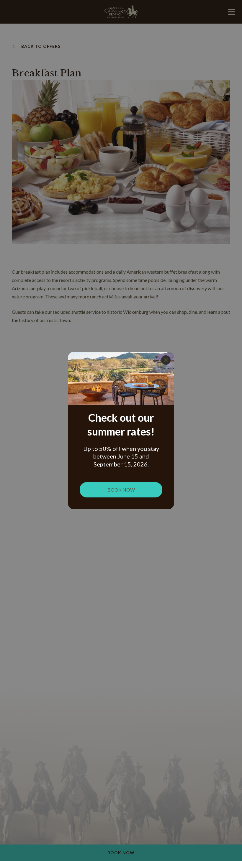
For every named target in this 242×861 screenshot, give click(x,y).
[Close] (166, 360)
